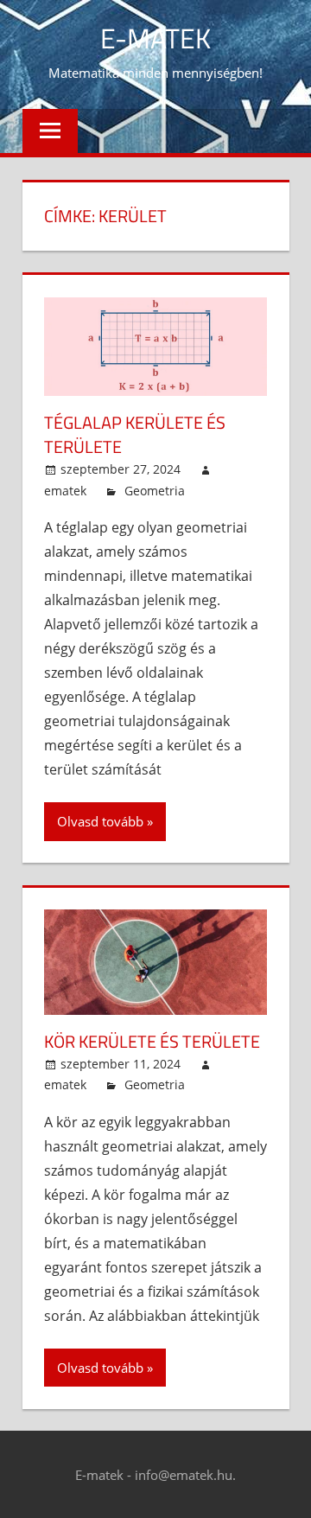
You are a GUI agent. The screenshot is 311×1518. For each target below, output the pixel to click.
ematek (65, 490)
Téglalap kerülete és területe (134, 434)
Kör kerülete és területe (152, 1041)
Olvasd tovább (100, 821)
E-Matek (155, 38)
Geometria (154, 490)
